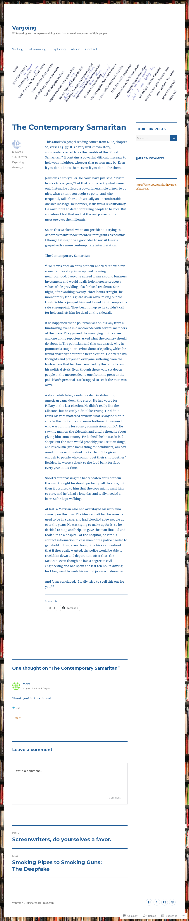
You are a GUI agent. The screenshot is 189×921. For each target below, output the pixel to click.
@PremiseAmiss (150, 158)
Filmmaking (37, 49)
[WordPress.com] (172, 902)
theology (17, 167)
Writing (17, 49)
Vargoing (24, 28)
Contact (91, 49)
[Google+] (157, 902)
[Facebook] (149, 902)
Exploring (58, 49)
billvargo (17, 151)
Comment (115, 797)
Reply (17, 717)
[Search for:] (153, 138)
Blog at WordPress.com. (40, 903)
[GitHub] (164, 902)
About (75, 49)
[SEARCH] (173, 138)
